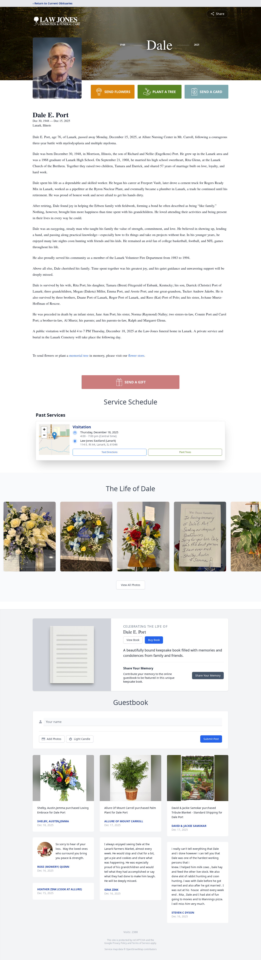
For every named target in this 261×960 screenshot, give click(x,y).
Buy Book (154, 640)
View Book (132, 640)
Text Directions (110, 452)
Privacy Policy (120, 943)
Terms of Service (141, 943)
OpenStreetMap (134, 949)
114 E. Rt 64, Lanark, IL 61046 (99, 444)
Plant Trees (185, 452)
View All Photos (130, 585)
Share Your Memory (207, 675)
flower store (136, 355)
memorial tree (78, 355)
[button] (54, 436)
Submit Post (211, 739)
